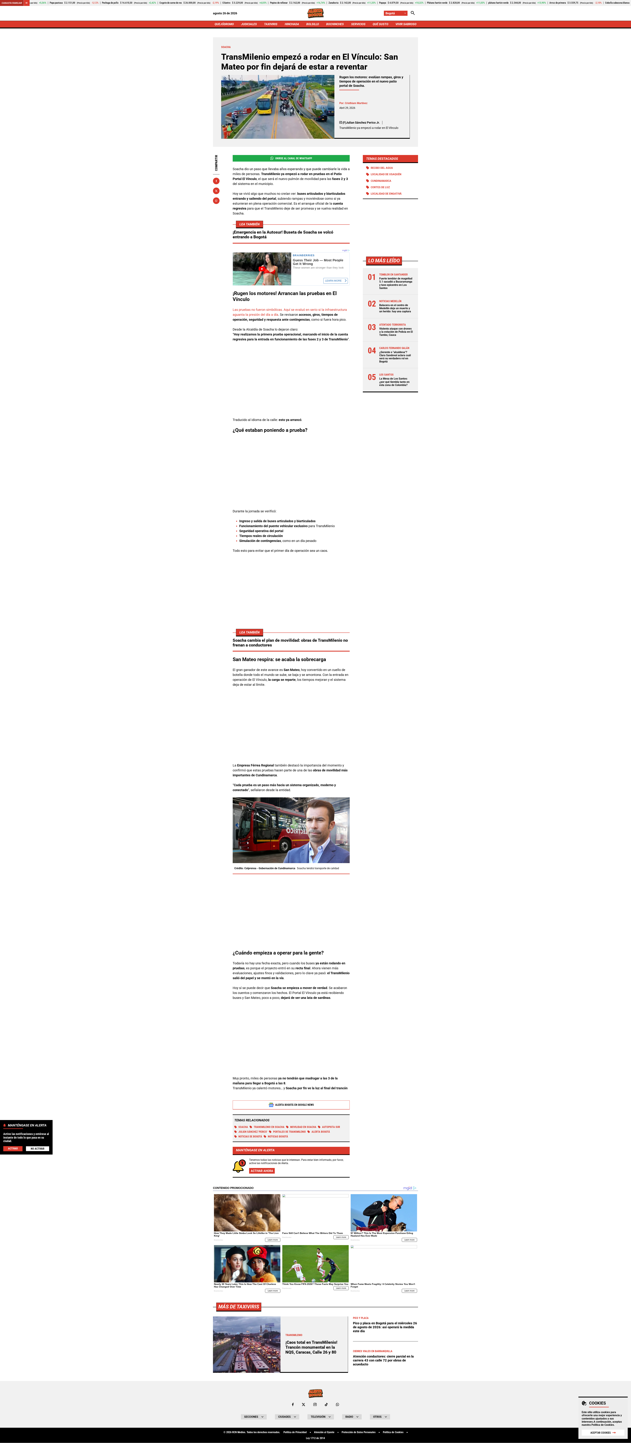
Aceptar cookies (600, 1432)
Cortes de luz (380, 187)
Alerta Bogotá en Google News (294, 1104)
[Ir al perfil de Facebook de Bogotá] (293, 1404)
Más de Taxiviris (238, 1307)
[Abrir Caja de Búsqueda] (413, 13)
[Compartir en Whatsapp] (216, 200)
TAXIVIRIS (270, 24)
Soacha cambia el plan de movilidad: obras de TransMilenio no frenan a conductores (290, 642)
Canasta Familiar (12, 3)
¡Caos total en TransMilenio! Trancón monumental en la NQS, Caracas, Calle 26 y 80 (311, 1347)
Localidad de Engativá (386, 193)
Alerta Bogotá (321, 1131)
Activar (13, 1148)
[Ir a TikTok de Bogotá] (326, 1404)
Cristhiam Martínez (356, 103)
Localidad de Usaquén (386, 174)
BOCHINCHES (335, 24)
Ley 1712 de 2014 (315, 1438)
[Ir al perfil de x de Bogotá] (303, 1404)
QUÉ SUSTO (380, 24)
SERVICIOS (358, 24)
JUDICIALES (249, 24)
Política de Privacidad (295, 1432)
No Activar (37, 1148)
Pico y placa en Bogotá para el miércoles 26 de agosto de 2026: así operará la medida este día (385, 1327)
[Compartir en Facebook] (216, 181)
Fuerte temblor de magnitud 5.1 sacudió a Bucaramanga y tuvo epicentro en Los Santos (395, 283)
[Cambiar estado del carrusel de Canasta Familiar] (27, 3)
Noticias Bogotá (278, 1136)
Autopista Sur (331, 1127)
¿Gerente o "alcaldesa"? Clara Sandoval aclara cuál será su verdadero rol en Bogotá (395, 357)
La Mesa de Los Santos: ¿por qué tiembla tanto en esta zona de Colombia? (394, 382)
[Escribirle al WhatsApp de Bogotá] (337, 1404)
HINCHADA (292, 24)
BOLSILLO (312, 24)
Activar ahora (262, 1171)
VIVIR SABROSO (406, 24)
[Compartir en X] (216, 191)
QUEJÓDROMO (224, 24)
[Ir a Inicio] (315, 13)
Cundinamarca (381, 180)
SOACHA (243, 1127)
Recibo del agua (382, 167)
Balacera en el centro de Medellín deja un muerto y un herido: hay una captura (395, 308)
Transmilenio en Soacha (269, 1127)
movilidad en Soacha (303, 1127)
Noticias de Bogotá (250, 1136)
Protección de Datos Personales (358, 1432)
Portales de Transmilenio (289, 1131)
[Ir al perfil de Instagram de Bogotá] (315, 1404)
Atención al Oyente (324, 1432)
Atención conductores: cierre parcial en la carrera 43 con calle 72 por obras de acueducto (383, 1360)
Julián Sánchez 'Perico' (252, 1131)
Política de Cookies (602, 1424)
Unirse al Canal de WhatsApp (293, 158)
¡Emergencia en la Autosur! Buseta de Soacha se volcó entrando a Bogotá (283, 234)
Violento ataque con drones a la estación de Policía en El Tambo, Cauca (396, 331)
